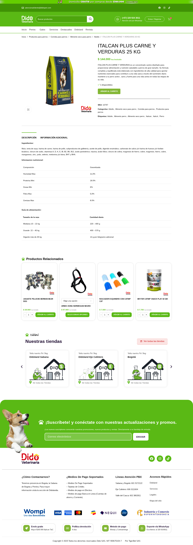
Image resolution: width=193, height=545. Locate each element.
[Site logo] (27, 19)
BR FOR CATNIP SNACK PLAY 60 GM (152, 299)
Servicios (154, 489)
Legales (153, 495)
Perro (162, 116)
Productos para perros (38, 37)
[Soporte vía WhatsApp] (142, 528)
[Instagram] (160, 458)
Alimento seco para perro (81, 37)
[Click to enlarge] (28, 109)
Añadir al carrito (109, 91)
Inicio (24, 37)
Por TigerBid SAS (132, 541)
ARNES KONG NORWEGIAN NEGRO (76, 306)
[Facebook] (151, 458)
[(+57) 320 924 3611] (117, 19)
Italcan (149, 116)
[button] (45, 314)
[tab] (29, 136)
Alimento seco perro (136, 116)
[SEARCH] (90, 19)
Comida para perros (59, 37)
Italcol (155, 116)
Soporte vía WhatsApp (158, 526)
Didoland (153, 483)
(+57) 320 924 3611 (131, 18)
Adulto (97, 37)
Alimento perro (120, 116)
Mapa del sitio (155, 501)
